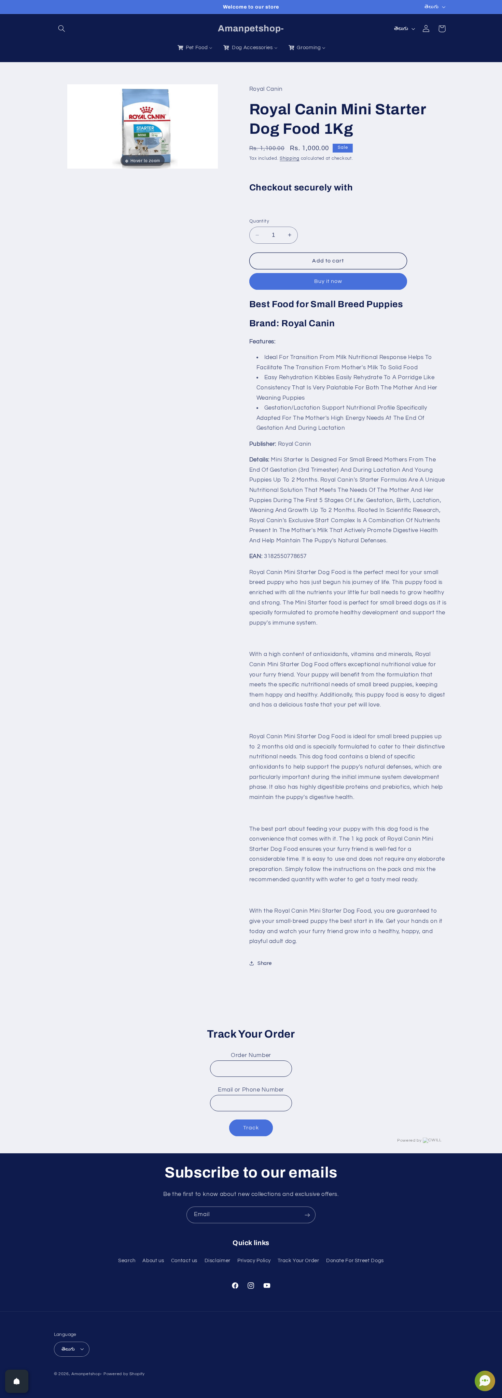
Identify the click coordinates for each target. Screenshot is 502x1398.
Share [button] (264, 963)
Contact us (184, 1260)
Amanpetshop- (86, 1373)
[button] (62, 29)
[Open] (16, 1381)
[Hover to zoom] (142, 126)
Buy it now (328, 281)
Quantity (259, 221)
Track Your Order (298, 1260)
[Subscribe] (307, 1215)
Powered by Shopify (124, 1373)
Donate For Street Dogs (355, 1260)
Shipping (289, 158)
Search (127, 1260)
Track (251, 1127)
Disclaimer (218, 1260)
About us (153, 1260)
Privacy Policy (254, 1260)
